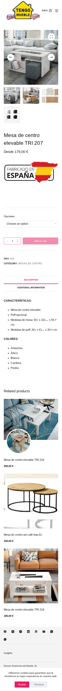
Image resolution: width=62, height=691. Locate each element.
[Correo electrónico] (44, 631)
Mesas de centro (30, 263)
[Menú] (56, 10)
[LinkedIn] (28, 631)
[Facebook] (5, 631)
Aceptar (22, 684)
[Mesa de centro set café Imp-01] (31, 501)
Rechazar (39, 684)
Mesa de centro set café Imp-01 (23, 534)
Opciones (9, 216)
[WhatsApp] (5, 639)
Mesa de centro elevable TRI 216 (24, 459)
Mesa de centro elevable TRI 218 (24, 609)
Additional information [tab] (31, 287)
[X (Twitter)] (13, 631)
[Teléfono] (51, 631)
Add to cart (40, 241)
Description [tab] (31, 280)
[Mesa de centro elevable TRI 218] (31, 575)
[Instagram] (20, 631)
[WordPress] (36, 631)
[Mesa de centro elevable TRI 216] (31, 426)
